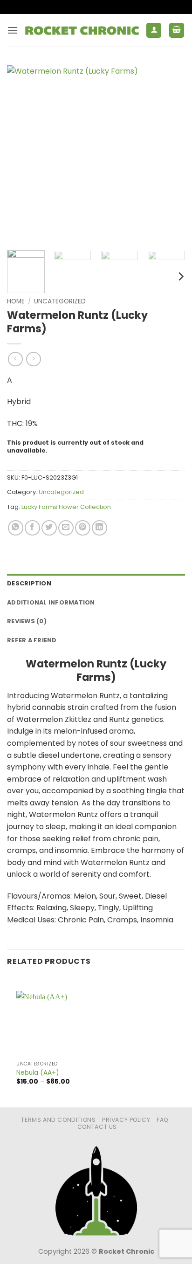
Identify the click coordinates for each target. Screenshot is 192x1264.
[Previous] (22, 154)
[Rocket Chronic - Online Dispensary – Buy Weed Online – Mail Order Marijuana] (82, 30)
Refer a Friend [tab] (32, 640)
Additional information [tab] (51, 602)
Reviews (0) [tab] (27, 621)
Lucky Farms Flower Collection (66, 507)
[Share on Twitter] (49, 528)
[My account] (153, 30)
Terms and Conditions (58, 1120)
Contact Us (97, 1127)
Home (16, 301)
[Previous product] (33, 359)
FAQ (163, 1120)
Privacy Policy (126, 1120)
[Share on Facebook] (32, 528)
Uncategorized (60, 301)
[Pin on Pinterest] (82, 528)
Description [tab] (29, 583)
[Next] (169, 154)
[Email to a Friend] (66, 528)
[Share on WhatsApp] (15, 528)
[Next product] (15, 359)
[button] (12, 30)
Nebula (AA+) (37, 1073)
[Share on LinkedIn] (99, 528)
